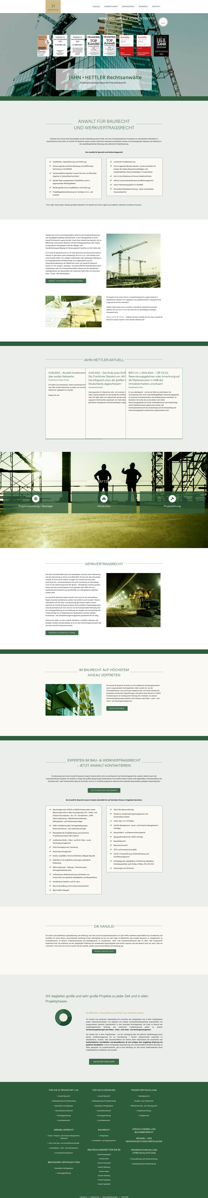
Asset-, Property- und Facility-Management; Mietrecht (64, 1136)
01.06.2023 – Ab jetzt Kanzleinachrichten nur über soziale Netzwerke (72, 374)
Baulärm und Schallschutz (144, 1101)
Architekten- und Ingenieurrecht (104, 1140)
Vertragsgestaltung (64, 1115)
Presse (66, 380)
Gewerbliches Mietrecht (64, 1110)
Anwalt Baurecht (64, 1096)
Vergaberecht (144, 1115)
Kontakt (124, 309)
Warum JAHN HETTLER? (115, 317)
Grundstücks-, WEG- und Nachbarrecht (64, 1148)
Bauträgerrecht (144, 1096)
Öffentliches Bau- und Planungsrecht (144, 1106)
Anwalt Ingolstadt (104, 1184)
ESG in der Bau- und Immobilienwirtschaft (64, 1143)
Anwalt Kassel (104, 1171)
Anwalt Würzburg (104, 1167)
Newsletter (124, 1197)
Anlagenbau (104, 1135)
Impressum (83, 1197)
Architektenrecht (64, 1120)
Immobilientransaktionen (64, 1153)
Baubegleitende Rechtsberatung (64, 1101)
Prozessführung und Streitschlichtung (144, 1159)
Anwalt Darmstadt (104, 1163)
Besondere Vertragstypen (64, 1106)
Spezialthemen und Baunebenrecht (144, 1131)
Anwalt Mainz (104, 1158)
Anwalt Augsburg (104, 1180)
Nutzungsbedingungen (110, 1197)
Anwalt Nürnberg (104, 1175)
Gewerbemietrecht (104, 1110)
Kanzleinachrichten (55, 380)
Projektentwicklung (144, 1110)
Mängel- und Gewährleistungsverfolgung (144, 1140)
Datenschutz (95, 1197)
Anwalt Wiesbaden (104, 1154)
